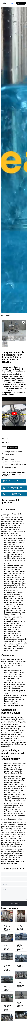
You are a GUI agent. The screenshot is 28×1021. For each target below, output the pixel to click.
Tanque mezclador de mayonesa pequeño (7, 988)
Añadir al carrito (12, 447)
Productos (8, 315)
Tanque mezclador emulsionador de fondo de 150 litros (20, 985)
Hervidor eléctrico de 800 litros (20, 967)
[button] (12, 3)
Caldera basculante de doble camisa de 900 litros (7, 947)
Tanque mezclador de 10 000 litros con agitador (20, 927)
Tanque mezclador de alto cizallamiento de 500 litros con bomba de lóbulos (7, 968)
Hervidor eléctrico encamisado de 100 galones (20, 1005)
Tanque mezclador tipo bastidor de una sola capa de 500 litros (20, 947)
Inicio (2, 315)
